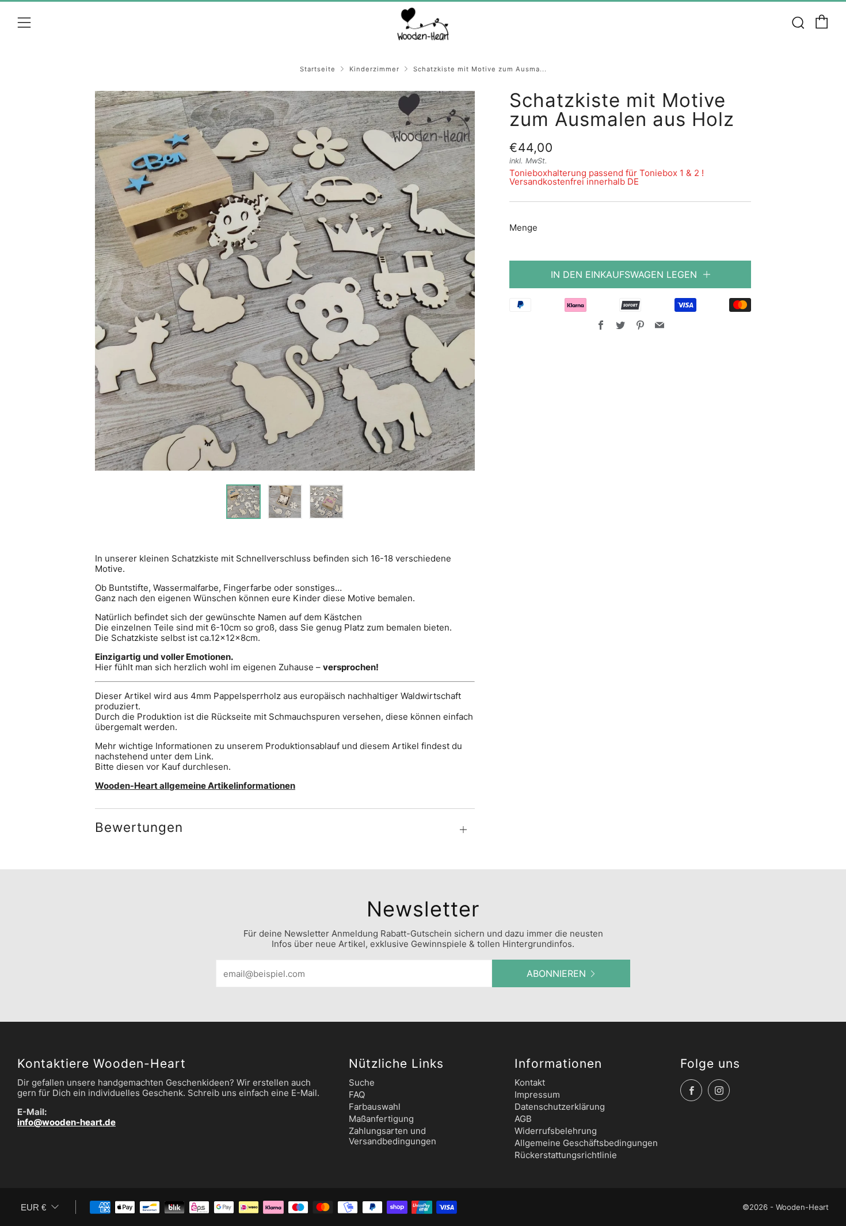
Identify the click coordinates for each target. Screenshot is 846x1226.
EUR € (33, 1207)
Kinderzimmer (374, 69)
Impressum (537, 1094)
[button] (243, 501)
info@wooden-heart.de (66, 1122)
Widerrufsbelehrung (556, 1130)
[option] (285, 281)
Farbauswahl (375, 1106)
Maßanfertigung (381, 1118)
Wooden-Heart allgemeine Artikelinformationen (195, 785)
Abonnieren (556, 973)
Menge (523, 227)
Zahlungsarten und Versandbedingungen (392, 1136)
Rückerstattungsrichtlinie (566, 1154)
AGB (523, 1118)
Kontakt (530, 1082)
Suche (362, 1082)
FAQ (357, 1094)
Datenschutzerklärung (560, 1106)
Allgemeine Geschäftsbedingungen (586, 1142)
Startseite (318, 69)
